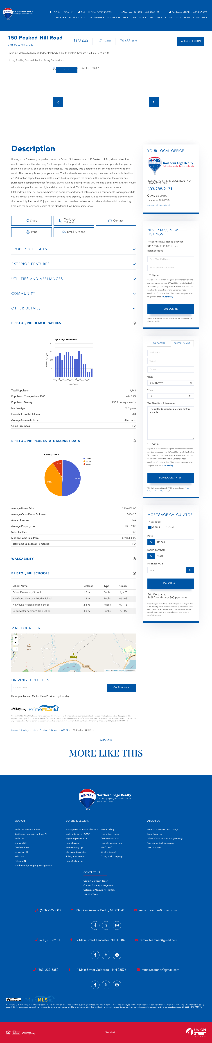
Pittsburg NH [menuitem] (21, 861)
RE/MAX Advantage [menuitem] (194, 18)
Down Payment (156, 550)
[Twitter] (106, 925)
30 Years (156, 527)
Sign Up (68, 12)
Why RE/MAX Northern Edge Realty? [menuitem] (165, 839)
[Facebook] (95, 925)
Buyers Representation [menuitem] (77, 839)
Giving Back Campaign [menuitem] (112, 857)
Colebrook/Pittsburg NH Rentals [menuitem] (99, 890)
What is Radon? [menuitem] (108, 852)
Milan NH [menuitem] (19, 857)
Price (150, 536)
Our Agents (165, 205)
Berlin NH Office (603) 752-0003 (96, 12)
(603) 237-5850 (48, 970)
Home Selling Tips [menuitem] (74, 861)
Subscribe (171, 309)
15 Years (170, 527)
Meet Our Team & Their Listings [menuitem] (162, 830)
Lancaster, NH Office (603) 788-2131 (141, 12)
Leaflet (107, 671)
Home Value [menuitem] (76, 18)
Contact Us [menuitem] (172, 18)
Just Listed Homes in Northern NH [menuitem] (31, 834)
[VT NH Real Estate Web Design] (196, 1032)
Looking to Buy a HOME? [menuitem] (78, 834)
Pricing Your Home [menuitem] (110, 834)
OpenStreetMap (119, 671)
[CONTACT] (190, 41)
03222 (64, 730)
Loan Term (154, 523)
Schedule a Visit (182, 343)
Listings (25, 730)
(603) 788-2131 (49, 940)
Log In (56, 12)
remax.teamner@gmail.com (158, 910)
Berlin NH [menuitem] (19, 839)
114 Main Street (99, 970)
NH (34, 730)
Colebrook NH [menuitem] (22, 848)
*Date (150, 377)
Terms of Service (160, 491)
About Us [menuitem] (155, 18)
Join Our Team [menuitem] (154, 848)
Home (14, 730)
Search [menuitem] (60, 18)
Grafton (44, 730)
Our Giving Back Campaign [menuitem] (160, 843)
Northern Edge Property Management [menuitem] (33, 866)
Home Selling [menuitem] (107, 830)
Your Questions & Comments (161, 403)
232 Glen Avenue (99, 910)
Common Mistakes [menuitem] (110, 839)
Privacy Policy (167, 297)
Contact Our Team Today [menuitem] (95, 881)
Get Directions (121, 687)
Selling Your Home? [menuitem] (75, 857)
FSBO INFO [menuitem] (106, 848)
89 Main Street (99, 940)
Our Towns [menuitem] (138, 18)
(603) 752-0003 (50, 910)
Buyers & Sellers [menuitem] (117, 18)
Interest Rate (155, 564)
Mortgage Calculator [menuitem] (76, 852)
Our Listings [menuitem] (95, 18)
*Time (150, 390)
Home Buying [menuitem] (72, 843)
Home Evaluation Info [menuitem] (111, 843)
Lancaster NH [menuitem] (21, 852)
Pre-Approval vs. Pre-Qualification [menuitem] (82, 830)
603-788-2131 (160, 189)
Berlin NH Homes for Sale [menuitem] (27, 830)
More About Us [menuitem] (154, 834)
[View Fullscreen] (15, 649)
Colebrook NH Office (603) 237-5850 (189, 12)
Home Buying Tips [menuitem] (75, 848)
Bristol (54, 730)
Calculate (170, 583)
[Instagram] (117, 925)
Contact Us (152, 205)
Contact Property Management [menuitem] (98, 886)
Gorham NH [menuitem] (21, 843)
